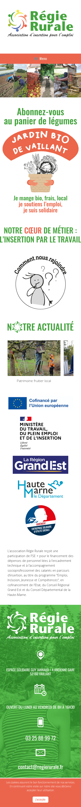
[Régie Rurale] (40, 23)
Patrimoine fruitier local (34, 381)
